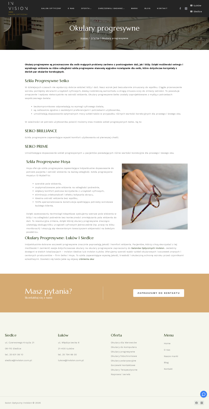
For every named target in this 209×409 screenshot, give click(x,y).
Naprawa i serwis (120, 374)
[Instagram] (186, 8)
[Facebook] (180, 8)
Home (167, 343)
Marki (134, 8)
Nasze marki (171, 356)
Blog (148, 8)
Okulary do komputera (124, 347)
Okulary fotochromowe (124, 356)
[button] (158, 293)
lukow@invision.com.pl (71, 360)
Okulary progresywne (123, 351)
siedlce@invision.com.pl (18, 360)
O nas (71, 8)
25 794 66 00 (69, 354)
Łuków (197, 5)
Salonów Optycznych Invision (147, 248)
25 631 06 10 (16, 354)
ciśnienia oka (86, 259)
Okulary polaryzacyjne (123, 360)
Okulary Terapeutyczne (124, 369)
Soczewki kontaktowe (123, 365)
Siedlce (198, 11)
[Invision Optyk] (17, 8)
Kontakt (162, 8)
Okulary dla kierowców (124, 342)
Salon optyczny (51, 8)
